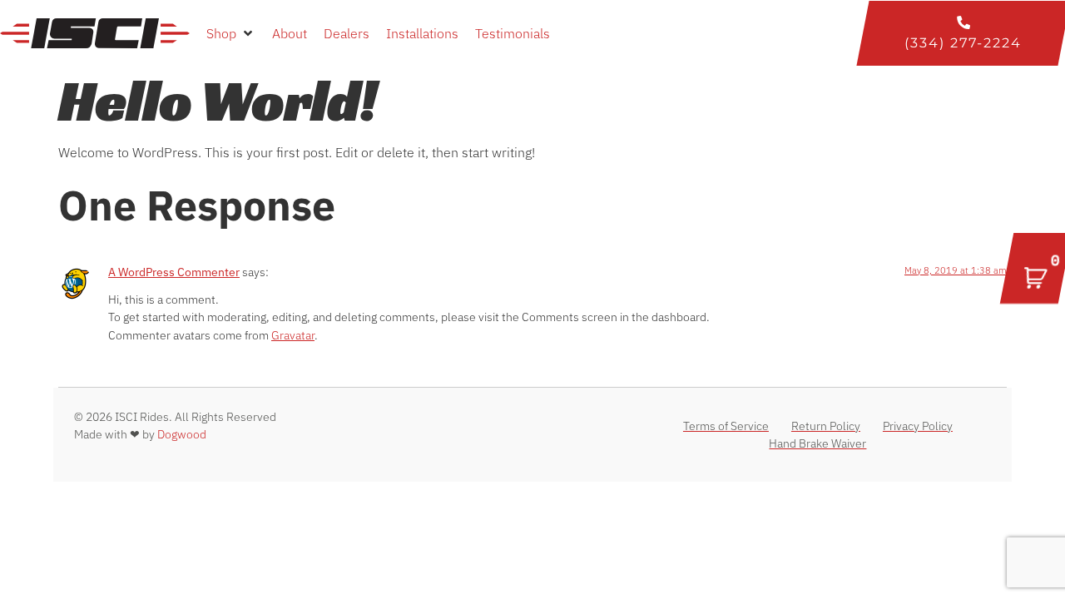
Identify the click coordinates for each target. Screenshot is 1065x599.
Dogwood (181, 434)
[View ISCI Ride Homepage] (95, 32)
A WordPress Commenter (174, 272)
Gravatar (293, 335)
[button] (231, 33)
